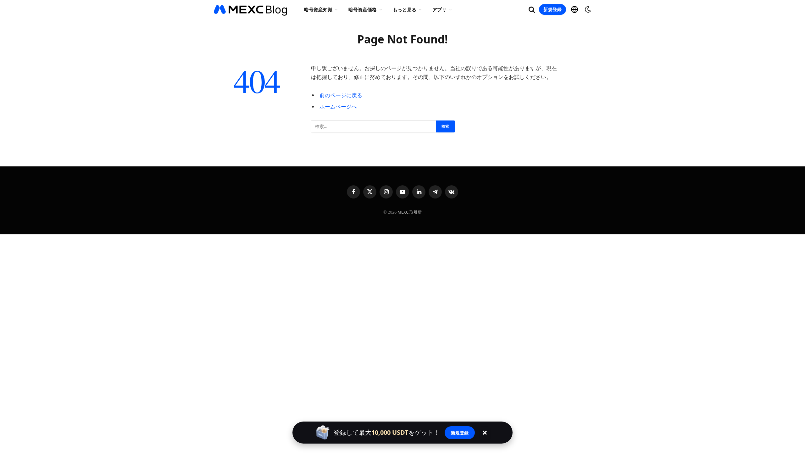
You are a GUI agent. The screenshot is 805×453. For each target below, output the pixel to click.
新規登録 (552, 9)
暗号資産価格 (362, 9)
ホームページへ (338, 106)
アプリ (439, 9)
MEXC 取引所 (409, 212)
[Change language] (574, 9)
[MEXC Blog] (251, 9)
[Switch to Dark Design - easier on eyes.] (587, 9)
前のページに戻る (340, 95)
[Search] (531, 10)
